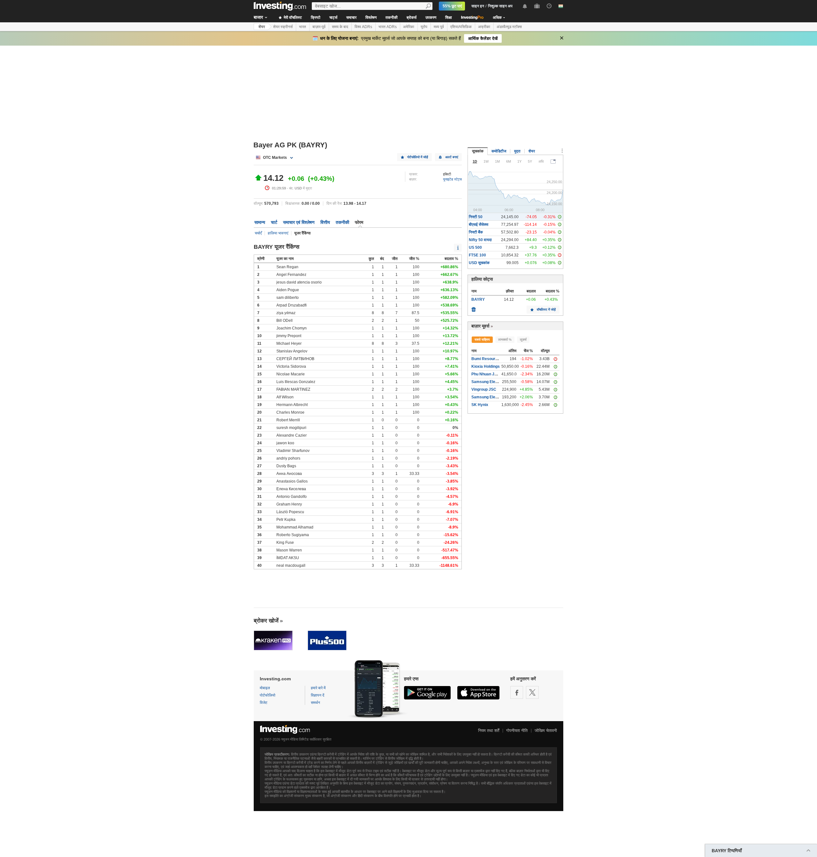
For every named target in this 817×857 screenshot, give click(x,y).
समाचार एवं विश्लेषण (299, 222)
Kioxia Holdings (485, 366)
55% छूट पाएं (452, 6)
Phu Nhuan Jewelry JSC (493, 374)
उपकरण (430, 17)
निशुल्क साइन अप (500, 6)
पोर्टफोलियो (267, 695)
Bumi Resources (486, 359)
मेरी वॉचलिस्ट (292, 17)
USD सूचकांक (479, 263)
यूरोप (424, 27)
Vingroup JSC (483, 389)
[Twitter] (532, 692)
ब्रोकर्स (411, 17)
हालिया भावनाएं (278, 233)
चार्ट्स (333, 17)
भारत (302, 27)
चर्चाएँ (258, 233)
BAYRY (478, 299)
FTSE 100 (477, 255)
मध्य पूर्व (439, 27)
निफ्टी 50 (476, 217)
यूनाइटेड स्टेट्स (452, 179)
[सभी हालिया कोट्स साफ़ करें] (473, 308)
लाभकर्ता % (505, 339)
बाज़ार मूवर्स (480, 326)
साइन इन (477, 6)
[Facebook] (516, 692)
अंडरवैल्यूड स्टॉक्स (509, 27)
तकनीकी (392, 17)
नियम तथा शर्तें (488, 730)
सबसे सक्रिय (482, 339)
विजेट (263, 702)
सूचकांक (477, 151)
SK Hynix (479, 405)
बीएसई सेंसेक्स (478, 224)
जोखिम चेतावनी (546, 730)
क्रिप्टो (315, 17)
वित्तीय (325, 222)
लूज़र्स (523, 339)
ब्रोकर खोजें (266, 620)
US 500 (475, 247)
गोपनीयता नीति (517, 730)
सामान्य (259, 222)
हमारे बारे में (318, 688)
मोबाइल (265, 688)
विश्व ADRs (363, 27)
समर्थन (315, 702)
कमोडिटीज (498, 151)
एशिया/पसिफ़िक (461, 27)
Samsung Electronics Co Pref (498, 397)
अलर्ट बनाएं (451, 157)
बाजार (258, 17)
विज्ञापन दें (317, 695)
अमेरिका (408, 27)
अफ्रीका (484, 27)
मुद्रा (517, 151)
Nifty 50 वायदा (480, 240)
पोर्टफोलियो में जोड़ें (417, 157)
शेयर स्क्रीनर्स (283, 27)
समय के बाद (340, 27)
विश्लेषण (371, 17)
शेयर (262, 27)
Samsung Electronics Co (493, 382)
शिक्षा (448, 17)
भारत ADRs (388, 27)
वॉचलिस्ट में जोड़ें (546, 309)
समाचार (351, 17)
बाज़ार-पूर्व (319, 27)
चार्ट (274, 222)
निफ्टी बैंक (476, 232)
